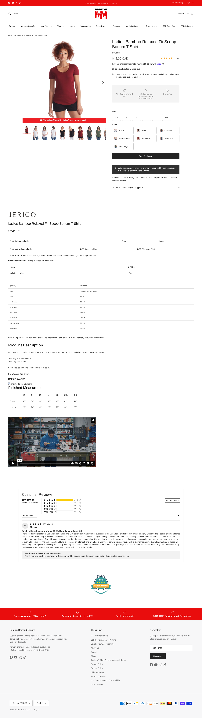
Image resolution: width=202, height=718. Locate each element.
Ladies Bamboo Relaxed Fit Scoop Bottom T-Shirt (30, 35)
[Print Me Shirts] (101, 14)
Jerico (117, 53)
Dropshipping (151, 26)
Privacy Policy (97, 664)
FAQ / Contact (187, 26)
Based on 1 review (30, 502)
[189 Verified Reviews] (101, 595)
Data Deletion (97, 684)
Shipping (116, 69)
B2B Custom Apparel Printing (103, 640)
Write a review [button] (172, 500)
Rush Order (101, 26)
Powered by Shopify (32, 710)
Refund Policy (97, 668)
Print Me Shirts (20, 710)
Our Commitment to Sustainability (105, 680)
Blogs (93, 656)
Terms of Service (98, 676)
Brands (12, 26)
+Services (116, 26)
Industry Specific (28, 26)
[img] (36, 524)
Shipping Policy (97, 672)
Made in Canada (133, 26)
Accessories (85, 26)
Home (10, 35)
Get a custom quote (99, 636)
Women (60, 26)
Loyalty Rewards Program (102, 644)
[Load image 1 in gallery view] (64, 81)
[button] (50, 500)
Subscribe (157, 656)
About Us (95, 648)
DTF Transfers (169, 26)
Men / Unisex (46, 26)
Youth (72, 26)
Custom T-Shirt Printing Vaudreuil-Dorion (108, 660)
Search (94, 652)
